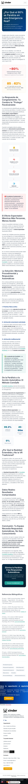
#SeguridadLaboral (20, 670)
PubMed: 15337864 (6, 640)
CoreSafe (4, 262)
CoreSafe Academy (7, 386)
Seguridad (8, 704)
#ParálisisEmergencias (7, 664)
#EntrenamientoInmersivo (20, 675)
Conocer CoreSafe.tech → (14, 583)
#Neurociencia (6, 672)
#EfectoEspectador (20, 667)
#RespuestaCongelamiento (8, 667)
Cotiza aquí (9, 698)
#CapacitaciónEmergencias (8, 670)
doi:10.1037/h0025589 (20, 621)
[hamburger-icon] (25, 3)
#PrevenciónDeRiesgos (7, 675)
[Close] (27, 779)
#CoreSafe (13, 672)
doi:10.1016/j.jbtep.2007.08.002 (17, 648)
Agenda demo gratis (14, 782)
